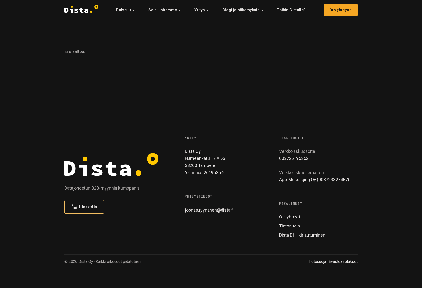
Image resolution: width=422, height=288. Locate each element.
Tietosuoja (317, 261)
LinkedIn (88, 206)
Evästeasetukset (343, 261)
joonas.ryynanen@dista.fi (209, 210)
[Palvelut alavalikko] (133, 10)
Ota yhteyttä (340, 10)
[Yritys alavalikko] (207, 10)
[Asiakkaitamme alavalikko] (179, 10)
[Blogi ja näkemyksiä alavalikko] (262, 10)
